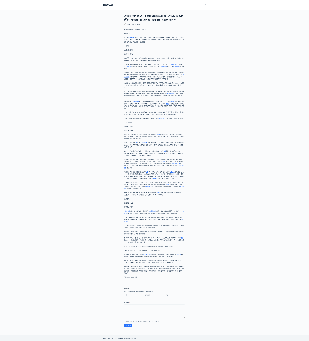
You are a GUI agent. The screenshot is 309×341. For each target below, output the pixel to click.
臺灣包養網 (174, 64)
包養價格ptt (176, 66)
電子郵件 (148, 295)
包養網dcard (147, 254)
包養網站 (128, 66)
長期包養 (127, 211)
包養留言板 (170, 93)
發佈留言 (128, 325)
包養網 (172, 101)
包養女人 (172, 172)
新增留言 (127, 303)
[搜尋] (205, 4)
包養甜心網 (152, 211)
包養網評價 (163, 66)
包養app (161, 118)
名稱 (126, 295)
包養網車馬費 (176, 163)
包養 (136, 143)
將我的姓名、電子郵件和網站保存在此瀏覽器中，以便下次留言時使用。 (143, 321)
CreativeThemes (128, 338)
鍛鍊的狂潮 (108, 5)
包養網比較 (131, 38)
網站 (167, 295)
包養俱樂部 (154, 178)
